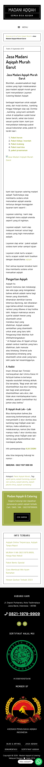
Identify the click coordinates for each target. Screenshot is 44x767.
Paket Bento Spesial (15, 562)
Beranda (9, 36)
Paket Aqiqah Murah (24, 36)
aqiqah (28, 259)
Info (14, 36)
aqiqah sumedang (24, 485)
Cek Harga (22, 517)
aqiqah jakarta (22, 482)
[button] (38, 761)
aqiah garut (10, 479)
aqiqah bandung (22, 479)
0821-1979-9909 (24, 614)
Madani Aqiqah (22, 10)
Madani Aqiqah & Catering (29, 755)
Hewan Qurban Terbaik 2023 (19, 580)
